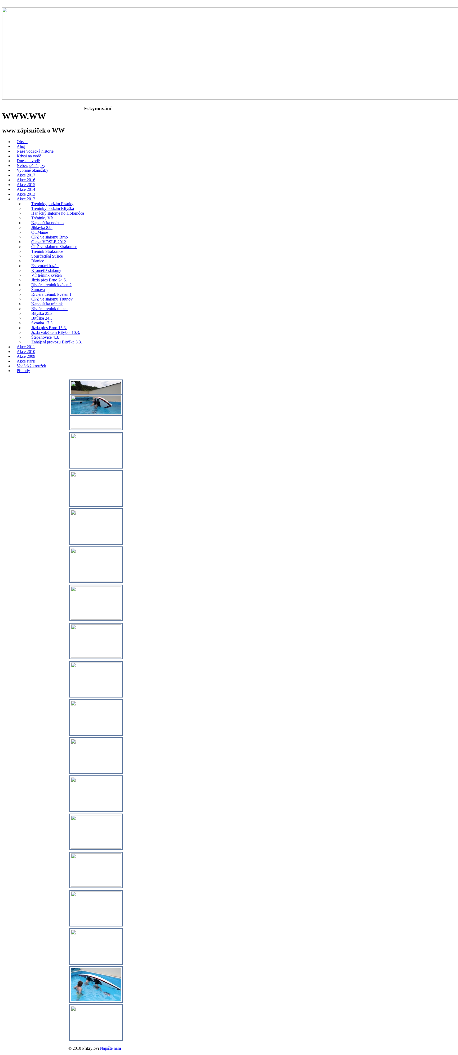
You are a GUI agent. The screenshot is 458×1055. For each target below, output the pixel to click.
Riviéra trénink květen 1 (51, 294)
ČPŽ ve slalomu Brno (49, 237)
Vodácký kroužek (31, 366)
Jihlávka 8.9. (41, 227)
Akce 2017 (26, 175)
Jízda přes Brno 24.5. (49, 280)
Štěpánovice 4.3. (45, 337)
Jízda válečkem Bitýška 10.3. (55, 332)
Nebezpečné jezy (31, 165)
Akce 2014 (26, 189)
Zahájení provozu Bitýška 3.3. (56, 342)
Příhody (23, 370)
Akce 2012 (26, 199)
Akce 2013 (26, 194)
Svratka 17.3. (42, 323)
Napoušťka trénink (47, 304)
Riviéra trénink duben (49, 308)
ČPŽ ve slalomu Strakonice (54, 246)
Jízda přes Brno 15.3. (49, 327)
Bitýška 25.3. (42, 313)
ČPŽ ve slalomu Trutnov (52, 299)
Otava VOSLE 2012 (48, 242)
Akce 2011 (26, 347)
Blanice (37, 261)
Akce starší (26, 361)
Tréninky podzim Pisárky (52, 203)
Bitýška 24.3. (42, 318)
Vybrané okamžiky (32, 170)
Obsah (22, 141)
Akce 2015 (26, 184)
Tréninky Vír (42, 218)
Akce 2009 (26, 356)
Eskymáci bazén (45, 265)
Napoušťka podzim (47, 222)
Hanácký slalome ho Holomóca (57, 213)
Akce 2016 (26, 180)
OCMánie (39, 232)
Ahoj (21, 146)
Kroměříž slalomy (46, 270)
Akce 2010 (26, 351)
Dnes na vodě (28, 160)
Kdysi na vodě (29, 156)
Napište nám (110, 1048)
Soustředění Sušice (47, 256)
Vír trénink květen (46, 275)
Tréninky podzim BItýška (52, 208)
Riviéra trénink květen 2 (51, 284)
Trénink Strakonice (47, 251)
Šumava (38, 289)
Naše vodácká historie (35, 151)
